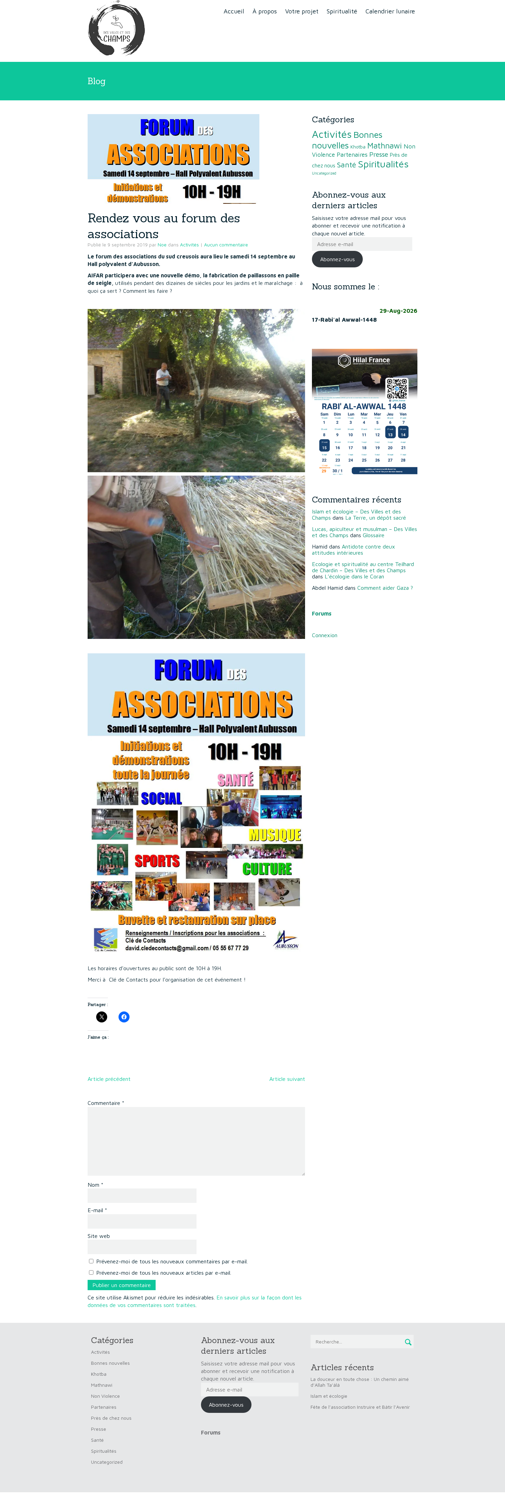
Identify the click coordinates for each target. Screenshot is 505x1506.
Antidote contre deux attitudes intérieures (353, 549)
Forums (211, 1432)
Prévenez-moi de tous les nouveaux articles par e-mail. (163, 1273)
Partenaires (352, 154)
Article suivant (287, 1079)
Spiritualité (342, 11)
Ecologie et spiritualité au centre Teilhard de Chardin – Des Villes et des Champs (363, 567)
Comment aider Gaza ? (385, 588)
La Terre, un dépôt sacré (375, 517)
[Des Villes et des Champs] (118, 30)
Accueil (234, 11)
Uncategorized (324, 173)
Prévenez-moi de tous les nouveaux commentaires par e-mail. (172, 1261)
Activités (189, 244)
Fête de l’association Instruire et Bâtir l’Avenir (360, 1407)
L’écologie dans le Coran (354, 576)
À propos (264, 11)
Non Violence (105, 1396)
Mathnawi (384, 145)
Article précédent (109, 1079)
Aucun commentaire (226, 244)
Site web (99, 1236)
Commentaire (106, 1103)
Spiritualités (383, 163)
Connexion (324, 635)
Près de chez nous (111, 1418)
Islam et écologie (329, 1396)
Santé (346, 164)
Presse (378, 154)
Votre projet (301, 11)
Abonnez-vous (337, 259)
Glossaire (373, 535)
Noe (162, 244)
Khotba (358, 147)
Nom (95, 1185)
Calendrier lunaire (390, 11)
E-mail (97, 1210)
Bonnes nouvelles (347, 139)
